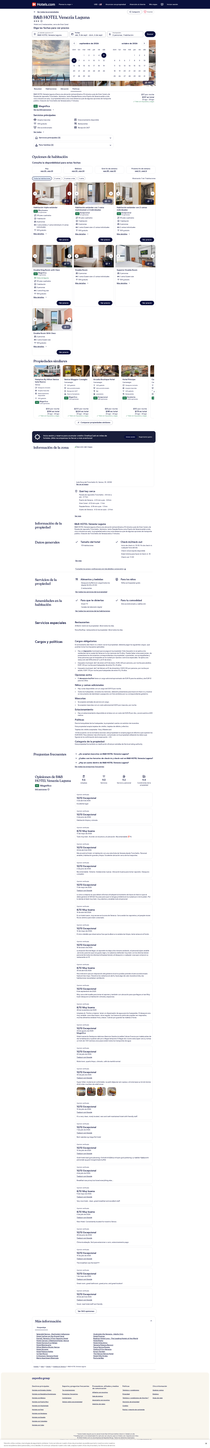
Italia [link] (42, 1367)
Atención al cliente (137, 4)
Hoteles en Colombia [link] (39, 1421)
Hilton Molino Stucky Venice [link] (48, 1347)
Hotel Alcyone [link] (42, 1349)
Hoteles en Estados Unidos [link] (41, 1390)
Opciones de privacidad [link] (130, 1402)
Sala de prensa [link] (97, 1396)
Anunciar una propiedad (116, 4)
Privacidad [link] (126, 1394)
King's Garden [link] (99, 1351)
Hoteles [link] (36, 1367)
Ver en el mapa (82, 484)
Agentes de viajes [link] (98, 1404)
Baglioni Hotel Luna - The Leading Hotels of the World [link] (115, 1338)
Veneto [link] (48, 1367)
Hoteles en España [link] (38, 1417)
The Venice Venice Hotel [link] (103, 1354)
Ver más (78, 516)
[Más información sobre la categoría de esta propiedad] (41, 21)
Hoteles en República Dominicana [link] (44, 1394)
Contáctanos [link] (66, 1398)
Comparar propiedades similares (95, 422)
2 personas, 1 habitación (123, 35)
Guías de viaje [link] (158, 1398)
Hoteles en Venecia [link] (59, 1367)
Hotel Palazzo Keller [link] (44, 1351)
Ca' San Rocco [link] (42, 1354)
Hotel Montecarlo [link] (43, 1345)
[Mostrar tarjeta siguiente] (154, 392)
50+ (150, 82)
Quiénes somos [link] (158, 1390)
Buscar (150, 34)
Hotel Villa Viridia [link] (100, 1356)
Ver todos (38, 132)
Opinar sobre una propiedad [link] (72, 1402)
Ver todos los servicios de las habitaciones (92, 611)
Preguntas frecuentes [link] (70, 1394)
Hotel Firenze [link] (99, 1336)
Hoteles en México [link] (38, 1398)
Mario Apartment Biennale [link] (47, 1358)
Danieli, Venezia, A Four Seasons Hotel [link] (52, 1338)
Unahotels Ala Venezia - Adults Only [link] (108, 1334)
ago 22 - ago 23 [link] (47, 171)
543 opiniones (41, 789)
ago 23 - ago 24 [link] (78, 171)
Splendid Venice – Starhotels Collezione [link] (53, 1334)
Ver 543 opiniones (86, 1311)
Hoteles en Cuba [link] (38, 1425)
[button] (84, 55)
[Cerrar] (206, 1443)
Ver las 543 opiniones (42, 110)
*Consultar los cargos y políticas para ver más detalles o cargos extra (99, 569)
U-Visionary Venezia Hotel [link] (47, 1356)
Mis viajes (153, 4)
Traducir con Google (84, 890)
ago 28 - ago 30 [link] (109, 171)
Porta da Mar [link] (98, 1358)
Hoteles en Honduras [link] (39, 1413)
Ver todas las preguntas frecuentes (89, 767)
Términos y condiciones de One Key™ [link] (135, 1398)
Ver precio (63, 240)
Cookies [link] (125, 1406)
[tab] (41, 1327)
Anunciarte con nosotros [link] (101, 1400)
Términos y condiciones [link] (130, 1390)
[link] (148, 12)
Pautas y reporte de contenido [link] (133, 1409)
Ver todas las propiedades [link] (48, 12)
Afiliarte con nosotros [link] (100, 1392)
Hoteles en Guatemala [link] (40, 1406)
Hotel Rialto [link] (98, 1341)
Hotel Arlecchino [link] (100, 1343)
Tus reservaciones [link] (68, 1390)
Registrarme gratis (145, 437)
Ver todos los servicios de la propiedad (91, 592)
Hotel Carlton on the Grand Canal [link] (50, 1336)
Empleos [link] (156, 1394)
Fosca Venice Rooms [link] (101, 1347)
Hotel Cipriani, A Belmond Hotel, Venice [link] (52, 1341)
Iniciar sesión (172, 4)
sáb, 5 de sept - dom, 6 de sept (88, 35)
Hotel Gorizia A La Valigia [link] (46, 1343)
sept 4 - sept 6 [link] (141, 171)
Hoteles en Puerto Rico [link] (40, 1402)
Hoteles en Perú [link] (38, 1409)
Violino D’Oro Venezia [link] (102, 1349)
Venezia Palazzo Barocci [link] (103, 1345)
